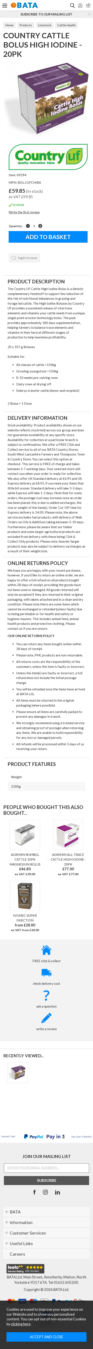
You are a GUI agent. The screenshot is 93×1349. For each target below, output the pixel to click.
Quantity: (15, 226)
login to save (27, 258)
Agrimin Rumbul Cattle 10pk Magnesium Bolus (25, 859)
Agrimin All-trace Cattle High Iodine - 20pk (68, 859)
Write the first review (24, 212)
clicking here (20, 1324)
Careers (17, 1253)
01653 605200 (66, 1282)
